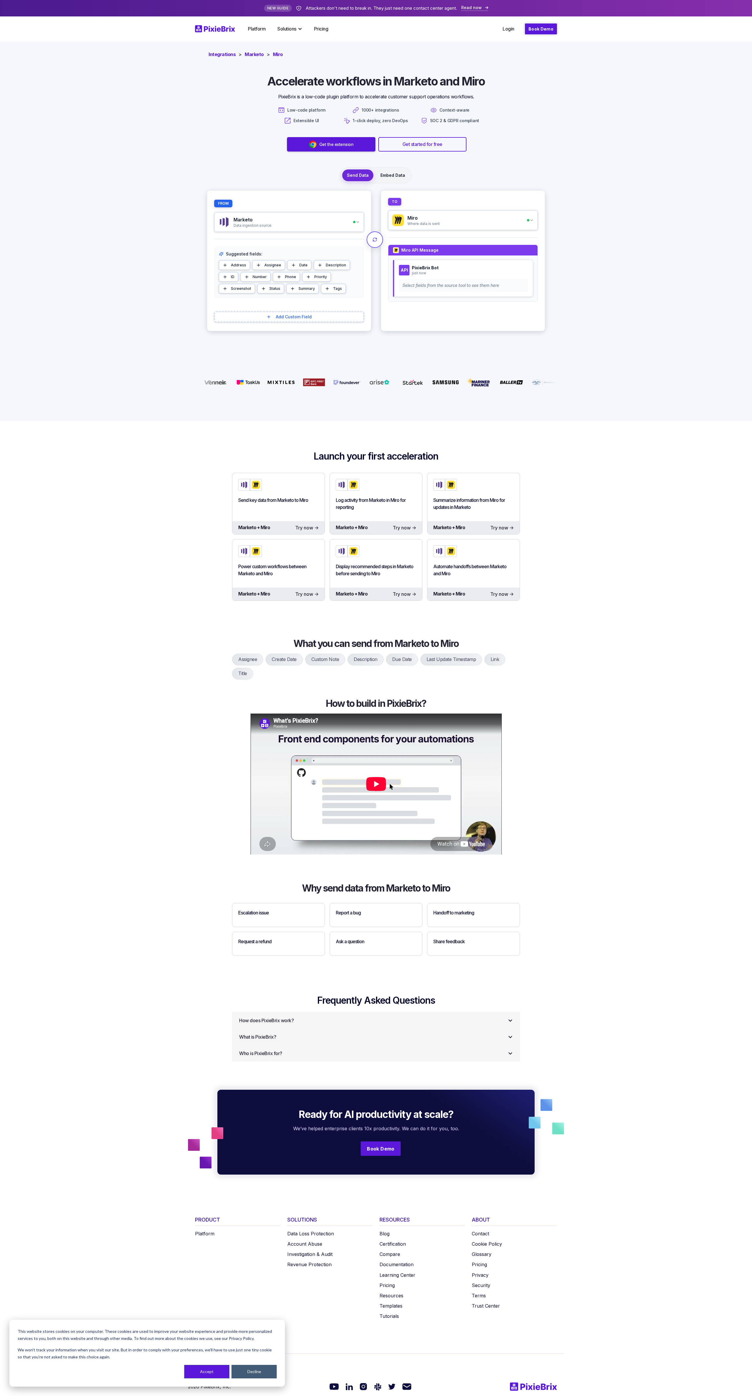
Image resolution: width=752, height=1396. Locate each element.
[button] (289, 28)
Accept (207, 1371)
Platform (257, 29)
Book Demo (540, 28)
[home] (218, 28)
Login (508, 29)
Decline (254, 1371)
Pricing (321, 29)
